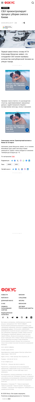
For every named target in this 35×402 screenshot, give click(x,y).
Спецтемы (22, 297)
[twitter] (8, 317)
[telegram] (12, 317)
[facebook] (3, 317)
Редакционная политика (6, 313)
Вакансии (22, 303)
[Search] (32, 2)
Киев (9, 164)
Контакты (26, 396)
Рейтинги (4, 297)
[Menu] (2, 2)
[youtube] (17, 317)
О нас (3, 303)
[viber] (22, 317)
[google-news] (26, 317)
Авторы (21, 300)
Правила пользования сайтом (6, 308)
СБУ (17, 164)
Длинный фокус (7, 300)
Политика (5, 8)
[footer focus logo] (8, 289)
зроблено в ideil (6, 399)
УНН (13, 156)
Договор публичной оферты (26, 307)
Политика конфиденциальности (11, 396)
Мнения (21, 295)
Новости (4, 295)
